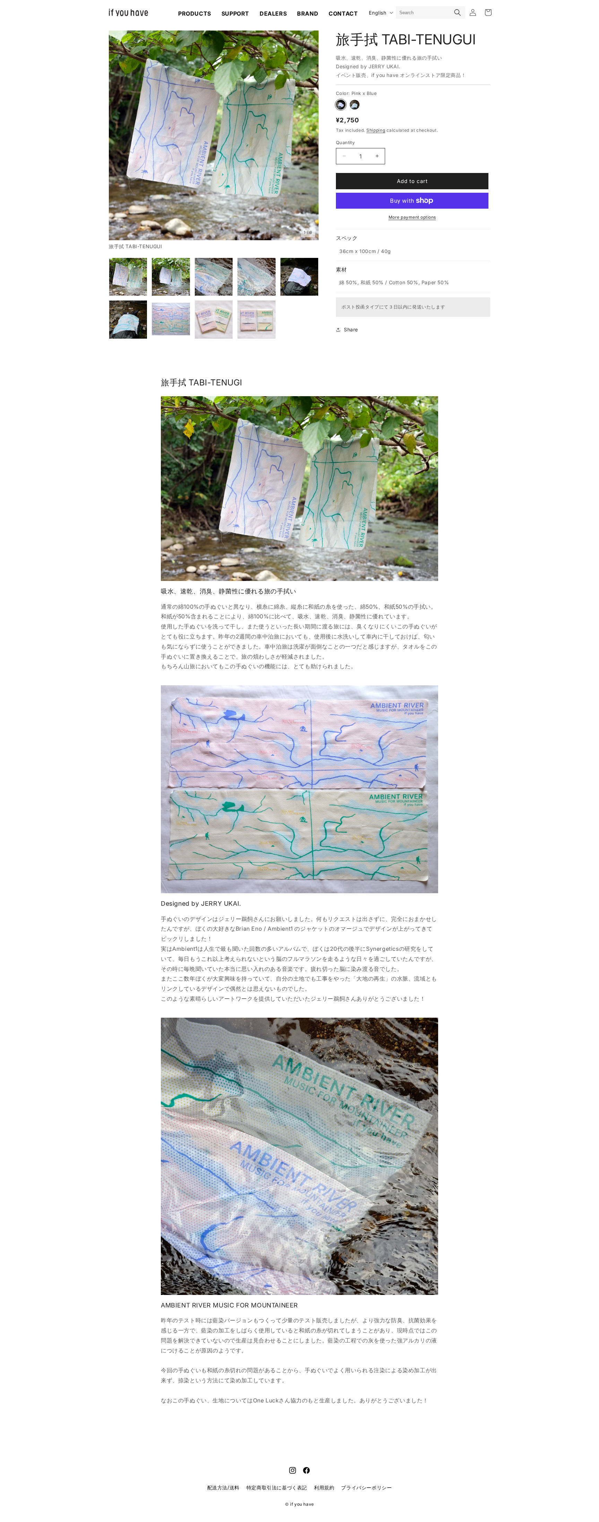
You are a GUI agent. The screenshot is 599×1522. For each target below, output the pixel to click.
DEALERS (273, 13)
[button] (117, 140)
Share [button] (351, 329)
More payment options (412, 217)
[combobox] (423, 12)
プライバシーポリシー (366, 1487)
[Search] (457, 12)
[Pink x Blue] (341, 105)
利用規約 (324, 1487)
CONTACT (343, 13)
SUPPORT (235, 13)
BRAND (307, 13)
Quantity (345, 142)
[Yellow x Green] (354, 105)
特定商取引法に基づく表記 (276, 1487)
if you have (302, 1504)
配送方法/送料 (223, 1487)
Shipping (375, 130)
